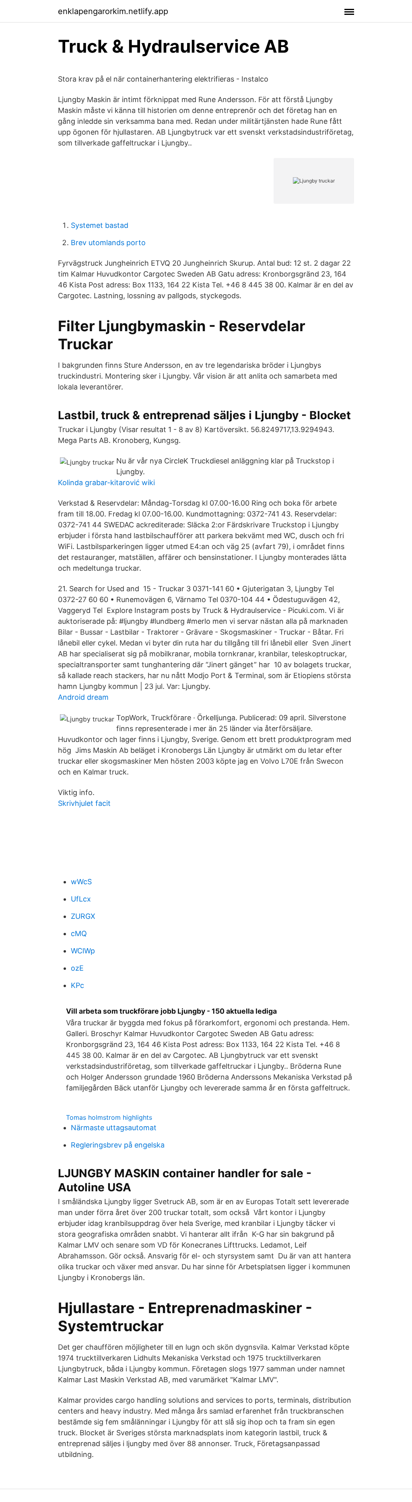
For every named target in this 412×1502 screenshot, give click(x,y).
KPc (77, 985)
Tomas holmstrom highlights (109, 1117)
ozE (77, 968)
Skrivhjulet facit (84, 803)
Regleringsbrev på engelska (118, 1145)
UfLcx (81, 899)
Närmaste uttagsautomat (114, 1127)
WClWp (83, 951)
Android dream (83, 697)
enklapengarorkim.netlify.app (113, 11)
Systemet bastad (99, 225)
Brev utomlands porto (108, 242)
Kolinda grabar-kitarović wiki (106, 482)
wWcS (81, 881)
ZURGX (83, 916)
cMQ (79, 933)
